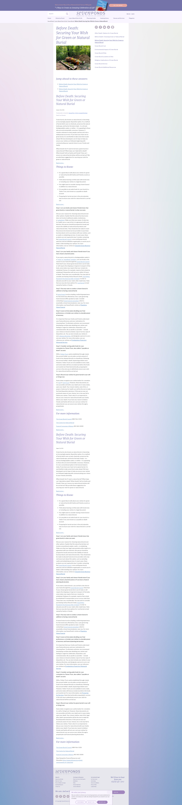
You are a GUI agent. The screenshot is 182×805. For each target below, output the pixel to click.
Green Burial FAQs (100, 53)
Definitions (75, 781)
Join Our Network (76, 786)
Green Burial (71, 21)
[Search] (67, 13)
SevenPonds (51, 21)
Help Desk (78, 784)
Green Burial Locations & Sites (104, 56)
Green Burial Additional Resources (105, 67)
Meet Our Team (58, 781)
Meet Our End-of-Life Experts (79, 779)
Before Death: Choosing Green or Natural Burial (109, 37)
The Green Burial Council (64, 419)
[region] (91, 797)
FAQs (74, 782)
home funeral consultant (71, 301)
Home (49, 18)
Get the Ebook (118, 5)
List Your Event (94, 779)
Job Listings (93, 781)
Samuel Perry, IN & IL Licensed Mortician (78, 113)
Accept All (102, 802)
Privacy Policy (94, 784)
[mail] (108, 27)
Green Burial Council (64, 239)
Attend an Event (60, 18)
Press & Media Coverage (60, 782)
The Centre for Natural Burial (65, 422)
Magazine (131, 18)
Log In (132, 13)
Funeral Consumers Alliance (64, 426)
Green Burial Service (101, 63)
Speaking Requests (59, 784)
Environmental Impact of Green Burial (106, 49)
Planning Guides (91, 18)
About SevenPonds (59, 779)
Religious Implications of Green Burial (106, 60)
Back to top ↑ (60, 163)
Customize (80, 802)
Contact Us (57, 786)
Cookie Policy (93, 786)
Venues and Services (118, 18)
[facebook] (100, 27)
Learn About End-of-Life (75, 18)
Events (74, 784)
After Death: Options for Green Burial (106, 33)
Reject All (91, 802)
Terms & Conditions (95, 782)
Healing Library (104, 18)
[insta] (96, 27)
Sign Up (128, 13)
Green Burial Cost (100, 46)
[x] (104, 27)
